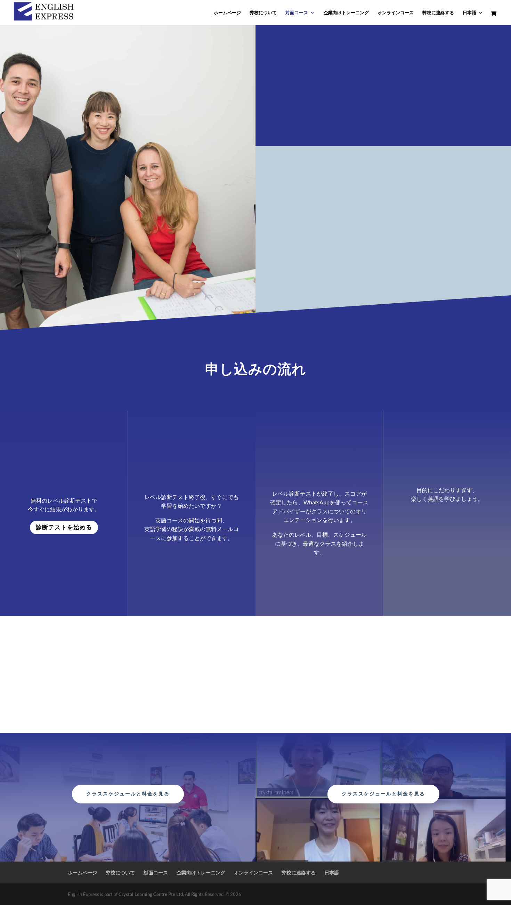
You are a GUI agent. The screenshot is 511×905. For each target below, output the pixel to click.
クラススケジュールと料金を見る (128, 793)
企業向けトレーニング (346, 12)
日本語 (469, 12)
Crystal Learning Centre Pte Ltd (151, 894)
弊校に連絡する (438, 12)
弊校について (263, 12)
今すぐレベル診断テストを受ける (324, 270)
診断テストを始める (64, 527)
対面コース (296, 12)
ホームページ (227, 12)
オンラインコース (396, 12)
